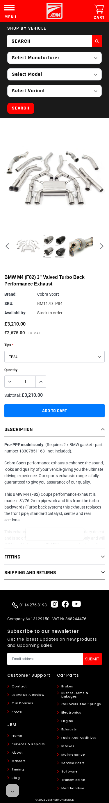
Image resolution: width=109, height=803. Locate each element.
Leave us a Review (28, 694)
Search (21, 108)
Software (69, 771)
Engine (67, 721)
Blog (16, 777)
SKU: (8, 303)
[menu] (9, 7)
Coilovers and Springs (81, 704)
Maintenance (73, 754)
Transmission (73, 780)
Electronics (71, 712)
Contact (19, 686)
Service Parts (73, 763)
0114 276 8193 (33, 605)
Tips (8, 345)
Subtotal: (12, 395)
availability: (15, 312)
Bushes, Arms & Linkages (75, 694)
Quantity (10, 370)
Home (17, 735)
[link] (54, 603)
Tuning (18, 769)
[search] (97, 41)
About (17, 752)
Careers (19, 761)
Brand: (10, 294)
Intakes (68, 746)
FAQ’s (17, 711)
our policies (22, 703)
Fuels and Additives (79, 737)
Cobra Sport (48, 294)
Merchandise (73, 788)
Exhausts (69, 729)
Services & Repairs (28, 744)
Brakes (67, 686)
